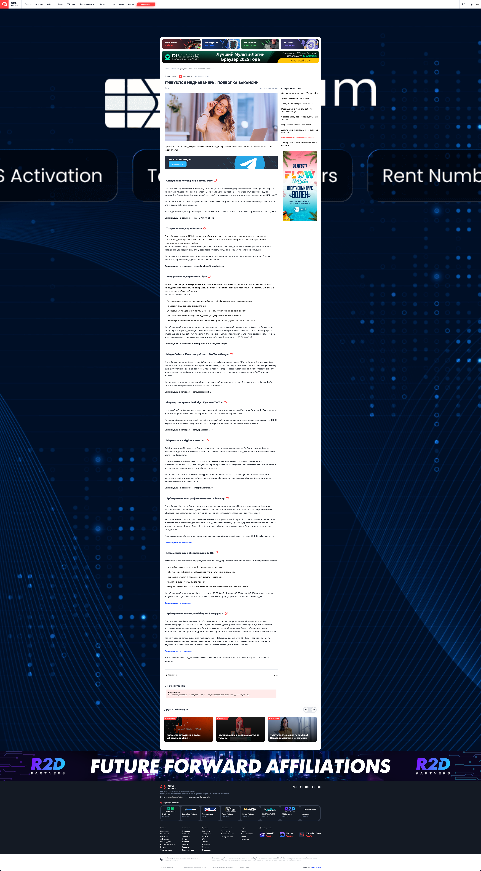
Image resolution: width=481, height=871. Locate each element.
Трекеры (205, 847)
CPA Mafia (171, 76)
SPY (203, 839)
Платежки (206, 831)
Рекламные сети (87, 4)
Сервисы (103, 4)
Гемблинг (186, 831)
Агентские (206, 844)
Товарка (185, 847)
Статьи (38, 4)
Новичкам (164, 834)
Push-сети (225, 831)
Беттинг (185, 834)
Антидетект (206, 834)
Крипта (185, 844)
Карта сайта (244, 868)
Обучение (164, 839)
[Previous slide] (306, 709)
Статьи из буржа (167, 844)
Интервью (164, 831)
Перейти (269, 836)
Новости (163, 836)
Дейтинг (185, 842)
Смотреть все (166, 850)
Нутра (184, 839)
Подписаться (177, 164)
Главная (28, 4)
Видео (60, 4)
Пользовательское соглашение (195, 868)
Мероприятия (118, 4)
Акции (131, 4)
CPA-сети (71, 4)
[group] (188, 729)
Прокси (205, 836)
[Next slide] (313, 709)
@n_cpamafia (205, 797)
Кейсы (49, 4)
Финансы (186, 836)
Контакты (245, 839)
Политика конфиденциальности (223, 868)
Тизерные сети (227, 834)
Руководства (165, 842)
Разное (163, 847)
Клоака (205, 842)
